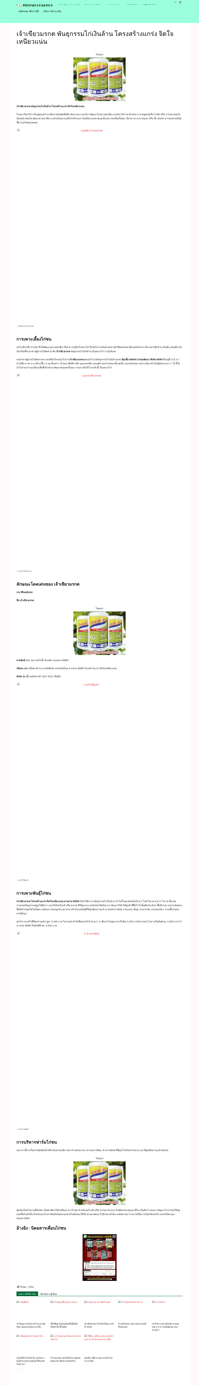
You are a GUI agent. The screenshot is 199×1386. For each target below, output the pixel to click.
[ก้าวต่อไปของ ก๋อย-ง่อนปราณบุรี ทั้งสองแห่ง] (133, 1310)
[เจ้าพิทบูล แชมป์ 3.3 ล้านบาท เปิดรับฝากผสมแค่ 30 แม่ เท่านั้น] (31, 1310)
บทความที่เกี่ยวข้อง (27, 1294)
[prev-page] (18, 1370)
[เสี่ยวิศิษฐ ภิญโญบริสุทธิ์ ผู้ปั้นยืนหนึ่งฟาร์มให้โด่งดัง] (65, 1310)
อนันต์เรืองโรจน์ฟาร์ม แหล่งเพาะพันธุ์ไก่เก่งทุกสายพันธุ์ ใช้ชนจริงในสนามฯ (30, 1361)
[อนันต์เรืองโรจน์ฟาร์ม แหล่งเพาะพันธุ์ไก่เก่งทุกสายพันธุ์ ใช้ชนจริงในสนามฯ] (31, 1344)
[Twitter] (180, 2)
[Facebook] (175, 2)
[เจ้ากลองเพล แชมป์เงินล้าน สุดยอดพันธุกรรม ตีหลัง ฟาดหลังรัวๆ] (65, 1344)
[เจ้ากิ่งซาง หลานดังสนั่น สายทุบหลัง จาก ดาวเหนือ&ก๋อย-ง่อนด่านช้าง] (167, 1310)
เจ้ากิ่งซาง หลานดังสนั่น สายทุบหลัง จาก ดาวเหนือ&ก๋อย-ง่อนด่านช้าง (165, 1327)
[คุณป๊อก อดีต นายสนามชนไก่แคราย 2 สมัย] (99, 1344)
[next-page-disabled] (23, 1370)
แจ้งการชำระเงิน (52, 11)
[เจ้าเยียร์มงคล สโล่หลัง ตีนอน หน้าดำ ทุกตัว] (99, 1310)
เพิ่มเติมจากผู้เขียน (48, 1294)
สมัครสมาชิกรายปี (29, 11)
